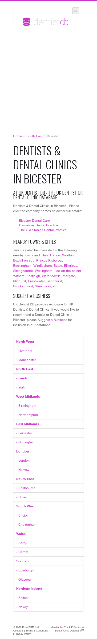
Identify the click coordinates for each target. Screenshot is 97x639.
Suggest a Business (52, 320)
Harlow (55, 255)
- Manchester (26, 360)
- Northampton (27, 415)
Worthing (69, 255)
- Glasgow (23, 579)
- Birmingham (26, 405)
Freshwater (36, 281)
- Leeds (22, 378)
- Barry (21, 543)
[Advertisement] (48, 78)
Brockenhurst (23, 286)
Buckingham (22, 265)
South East (34, 136)
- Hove (21, 497)
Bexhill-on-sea (23, 260)
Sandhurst (54, 281)
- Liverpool (24, 351)
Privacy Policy (23, 633)
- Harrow (22, 470)
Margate (69, 276)
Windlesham (42, 265)
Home (17, 136)
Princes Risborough (50, 260)
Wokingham (44, 271)
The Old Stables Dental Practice (43, 230)
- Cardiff (22, 552)
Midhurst (19, 281)
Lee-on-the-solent (67, 271)
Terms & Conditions (37, 630)
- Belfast (22, 598)
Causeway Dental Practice (38, 225)
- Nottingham (26, 442)
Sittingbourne (23, 271)
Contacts (18, 630)
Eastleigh (33, 276)
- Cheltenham (26, 524)
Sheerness (43, 286)
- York (20, 387)
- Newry (22, 607)
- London (23, 460)
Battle (58, 265)
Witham (18, 276)
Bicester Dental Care (34, 220)
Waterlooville (51, 276)
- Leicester (24, 433)
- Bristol (22, 515)
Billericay (70, 265)
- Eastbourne (26, 488)
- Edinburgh (25, 570)
